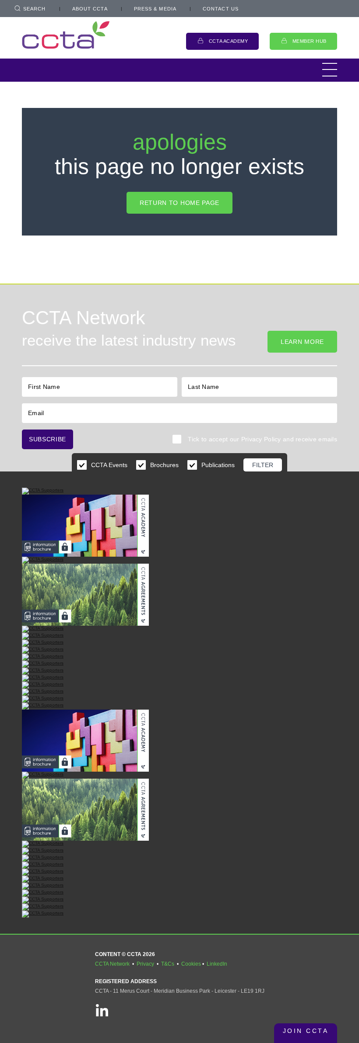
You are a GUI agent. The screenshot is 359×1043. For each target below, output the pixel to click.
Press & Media (155, 8)
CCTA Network (112, 964)
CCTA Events (109, 464)
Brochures (164, 464)
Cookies (191, 964)
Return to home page (179, 202)
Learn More (302, 341)
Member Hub (309, 41)
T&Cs (167, 964)
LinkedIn (217, 964)
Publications (218, 464)
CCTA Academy (228, 41)
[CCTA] (65, 35)
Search (34, 8)
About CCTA (90, 8)
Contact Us (221, 8)
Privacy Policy (261, 439)
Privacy (145, 964)
